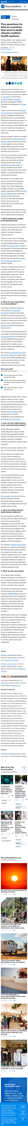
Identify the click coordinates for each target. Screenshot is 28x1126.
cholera (15, 412)
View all (24, 768)
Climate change (15, 19)
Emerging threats (4, 17)
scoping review (15, 165)
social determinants (7, 337)
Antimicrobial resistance (19, 807)
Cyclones (17, 99)
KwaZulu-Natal (17, 139)
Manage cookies (23, 1107)
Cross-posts (14, 16)
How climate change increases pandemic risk (13, 389)
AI (9, 800)
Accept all (23, 1118)
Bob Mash (4, 655)
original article (16, 685)
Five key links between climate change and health (13, 376)
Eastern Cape (5, 141)
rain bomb (6, 97)
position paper (14, 246)
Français (25, 1)
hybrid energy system (18, 545)
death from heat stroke (12, 419)
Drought (23, 104)
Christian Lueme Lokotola (8, 664)
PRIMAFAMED (13, 594)
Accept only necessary (23, 1113)
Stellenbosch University (12, 660)
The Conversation (7, 49)
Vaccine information (6, 840)
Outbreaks (4, 803)
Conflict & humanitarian (19, 843)
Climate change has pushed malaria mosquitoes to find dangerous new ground (15, 382)
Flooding (4, 99)
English (20, 1)
